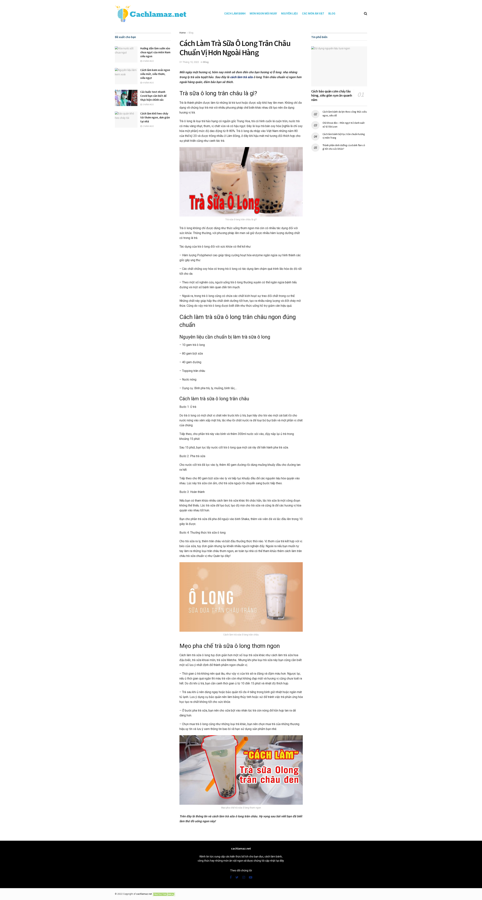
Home (182, 32)
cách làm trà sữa (241, 77)
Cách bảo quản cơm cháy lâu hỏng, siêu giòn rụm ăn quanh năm (331, 95)
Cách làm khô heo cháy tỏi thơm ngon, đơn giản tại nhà (155, 117)
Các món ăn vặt (313, 13)
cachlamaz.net (144, 894)
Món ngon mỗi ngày (263, 13)
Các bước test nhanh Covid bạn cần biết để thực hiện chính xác (153, 95)
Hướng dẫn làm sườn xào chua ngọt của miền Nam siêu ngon (155, 52)
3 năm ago (148, 104)
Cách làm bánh (235, 13)
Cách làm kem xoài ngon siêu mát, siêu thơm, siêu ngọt (155, 74)
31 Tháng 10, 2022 (189, 62)
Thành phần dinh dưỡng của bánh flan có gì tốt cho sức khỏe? (344, 147)
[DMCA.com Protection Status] (164, 894)
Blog (331, 13)
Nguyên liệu (289, 13)
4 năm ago (148, 61)
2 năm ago (148, 126)
